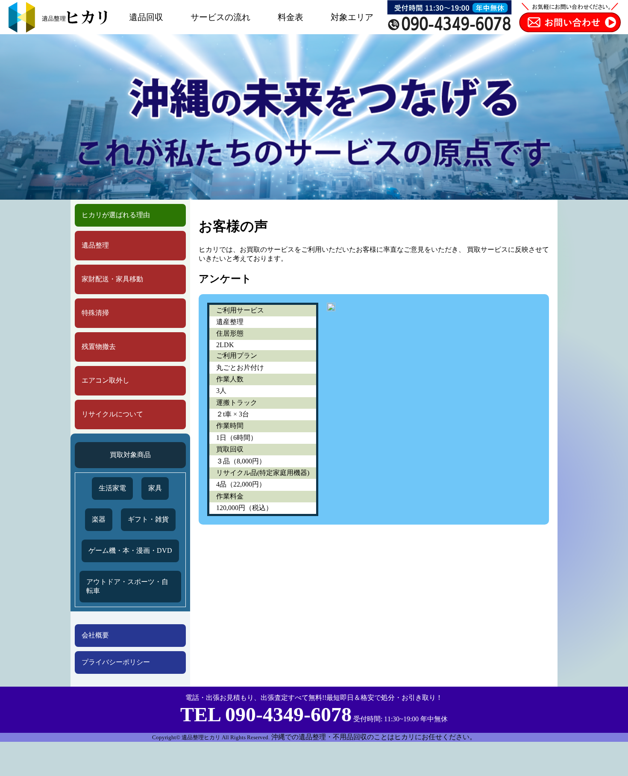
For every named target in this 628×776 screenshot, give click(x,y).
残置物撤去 (99, 346)
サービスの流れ (220, 17)
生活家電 (112, 488)
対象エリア (352, 17)
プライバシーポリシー (116, 662)
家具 (155, 488)
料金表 (290, 17)
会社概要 (95, 635)
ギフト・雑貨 (148, 519)
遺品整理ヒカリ (201, 737)
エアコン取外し (105, 380)
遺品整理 (95, 245)
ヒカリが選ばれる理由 (116, 214)
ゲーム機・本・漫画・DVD (130, 550)
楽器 (99, 519)
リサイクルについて (112, 414)
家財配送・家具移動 (112, 279)
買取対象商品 (130, 454)
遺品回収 (146, 17)
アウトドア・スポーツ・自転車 (127, 586)
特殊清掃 (95, 312)
